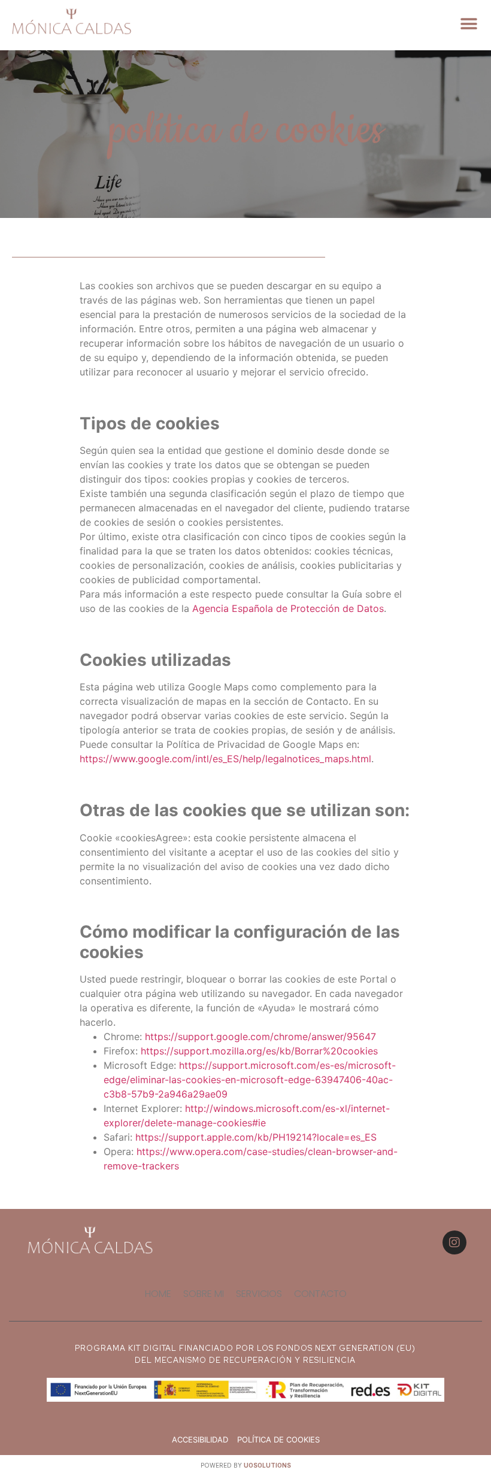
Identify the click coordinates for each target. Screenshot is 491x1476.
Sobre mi (203, 1294)
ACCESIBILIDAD (200, 1439)
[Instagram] (454, 1242)
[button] (468, 23)
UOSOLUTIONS (267, 1465)
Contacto (320, 1294)
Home (158, 1294)
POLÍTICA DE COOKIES (278, 1439)
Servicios (259, 1294)
